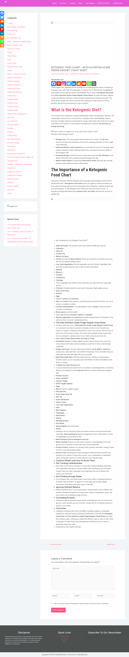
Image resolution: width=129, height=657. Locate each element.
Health (9, 70)
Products (72, 3)
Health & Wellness (14, 85)
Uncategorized (12, 161)
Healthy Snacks (12, 110)
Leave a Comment (57, 74)
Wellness (10, 182)
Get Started (90, 3)
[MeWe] (2, 33)
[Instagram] (63, 83)
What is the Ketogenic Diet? (76, 109)
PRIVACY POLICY (103, 3)
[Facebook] (53, 83)
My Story (63, 3)
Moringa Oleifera (13, 125)
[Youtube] (84, 83)
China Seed (11, 34)
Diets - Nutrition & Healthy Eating (77, 74)
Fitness (9, 52)
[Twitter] (68, 83)
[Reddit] (78, 83)
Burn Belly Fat (12, 31)
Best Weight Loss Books (16, 27)
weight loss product (14, 172)
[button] (80, 3)
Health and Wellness (14, 92)
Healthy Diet (11, 96)
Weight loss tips (13, 179)
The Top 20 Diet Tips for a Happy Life (20, 157)
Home (54, 3)
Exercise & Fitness (13, 49)
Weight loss (11, 168)
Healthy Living (12, 103)
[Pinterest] (58, 83)
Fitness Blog (11, 56)
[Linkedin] (73, 83)
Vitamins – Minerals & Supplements (19, 164)
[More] (2, 45)
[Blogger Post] (94, 83)
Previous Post (54, 544)
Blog (80, 3)
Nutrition (10, 128)
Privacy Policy (64, 636)
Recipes (10, 132)
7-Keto (9, 23)
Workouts (10, 190)
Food (9, 59)
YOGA (9, 193)
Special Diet (11, 146)
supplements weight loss (16, 153)
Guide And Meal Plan (14, 67)
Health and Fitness (13, 88)
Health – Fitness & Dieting (16, 74)
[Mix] (2, 37)
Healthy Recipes (13, 106)
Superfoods (11, 150)
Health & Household (14, 78)
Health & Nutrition (13, 81)
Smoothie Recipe (13, 143)
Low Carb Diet (12, 121)
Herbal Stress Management (17, 114)
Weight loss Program (14, 175)
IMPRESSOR (117, 3)
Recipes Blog (12, 135)
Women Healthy (13, 186)
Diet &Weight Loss (14, 38)
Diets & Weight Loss (14, 45)
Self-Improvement (13, 139)
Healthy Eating (12, 99)
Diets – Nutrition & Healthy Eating (19, 41)
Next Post (112, 544)
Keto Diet (10, 117)
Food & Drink (11, 63)
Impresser (64, 639)
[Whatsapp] (89, 83)
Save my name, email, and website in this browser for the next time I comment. (81, 603)
